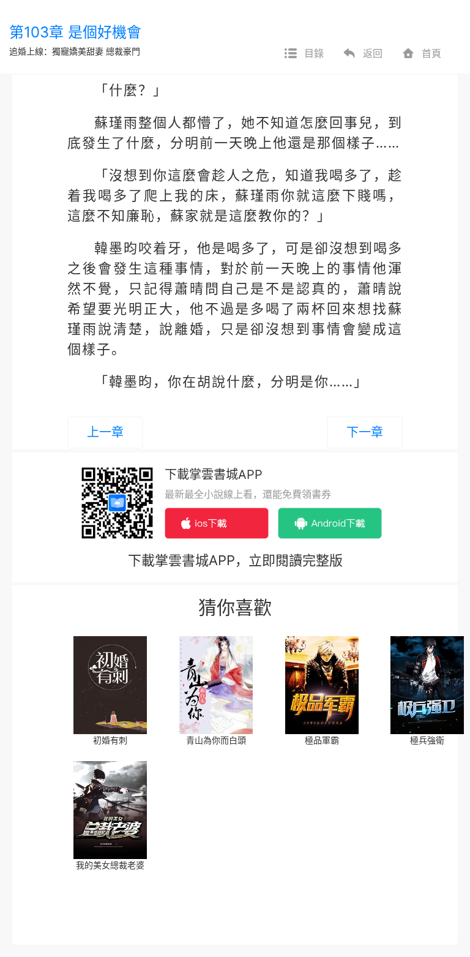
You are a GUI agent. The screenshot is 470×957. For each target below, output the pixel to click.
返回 (372, 53)
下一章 (364, 432)
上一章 (105, 432)
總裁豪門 (123, 51)
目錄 (314, 53)
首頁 (431, 53)
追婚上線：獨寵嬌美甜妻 (56, 51)
